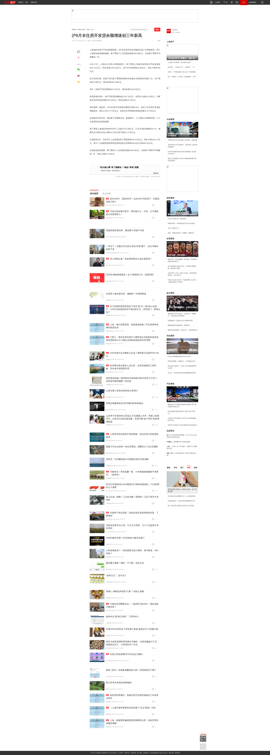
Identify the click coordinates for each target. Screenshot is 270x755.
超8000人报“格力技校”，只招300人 (122, 616)
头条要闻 (170, 119)
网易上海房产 (82, 29)
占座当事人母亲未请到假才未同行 (122, 390)
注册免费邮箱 (252, 2)
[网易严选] (225, 2)
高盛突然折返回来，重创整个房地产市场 (125, 230)
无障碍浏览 (34, 2)
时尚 (188, 467)
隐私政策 (145, 753)
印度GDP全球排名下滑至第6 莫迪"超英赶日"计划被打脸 (132, 629)
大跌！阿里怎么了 (174, 228)
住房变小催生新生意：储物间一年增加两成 (126, 294)
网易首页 (20, 2)
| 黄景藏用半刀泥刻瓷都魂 (178, 442)
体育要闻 (170, 239)
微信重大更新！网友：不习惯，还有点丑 (125, 563)
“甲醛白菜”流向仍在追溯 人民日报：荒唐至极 (182, 140)
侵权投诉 (177, 753)
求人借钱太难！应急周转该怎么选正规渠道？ (131, 259)
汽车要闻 (170, 384)
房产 (182, 467)
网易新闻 (174, 30)
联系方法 (127, 753)
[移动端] (211, 2)
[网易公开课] (218, 2)
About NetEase (113, 753)
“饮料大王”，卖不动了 (116, 575)
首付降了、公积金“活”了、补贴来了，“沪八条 (182, 67)
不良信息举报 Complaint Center (159, 753)
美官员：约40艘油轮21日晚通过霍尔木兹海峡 (127, 459)
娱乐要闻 (170, 293)
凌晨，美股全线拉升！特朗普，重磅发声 (181, 233)
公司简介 (121, 753)
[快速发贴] (78, 51)
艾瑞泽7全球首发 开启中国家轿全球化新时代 (182, 425)
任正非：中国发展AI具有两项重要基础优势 (182, 373)
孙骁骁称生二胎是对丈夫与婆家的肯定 (180, 320)
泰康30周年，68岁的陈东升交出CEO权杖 (181, 223)
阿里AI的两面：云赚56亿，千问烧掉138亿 (181, 361)
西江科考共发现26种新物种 (119, 682)
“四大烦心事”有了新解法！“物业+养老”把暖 (119, 167)
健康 (168, 467)
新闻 (88, 29)
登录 (243, 2)
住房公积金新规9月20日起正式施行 (126, 654)
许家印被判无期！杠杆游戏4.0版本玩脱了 (125, 538)
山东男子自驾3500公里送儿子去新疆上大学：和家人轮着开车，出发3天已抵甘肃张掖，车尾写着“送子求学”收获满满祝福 (132, 419)
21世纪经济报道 (96, 40)
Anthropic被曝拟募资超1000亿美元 (179, 356)
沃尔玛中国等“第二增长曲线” (177, 219)
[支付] (232, 2)
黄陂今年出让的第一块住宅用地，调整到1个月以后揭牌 (132, 446)
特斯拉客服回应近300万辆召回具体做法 (124, 403)
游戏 (195, 467)
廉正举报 (171, 753)
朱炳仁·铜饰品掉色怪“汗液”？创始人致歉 (125, 591)
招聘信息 (133, 753)
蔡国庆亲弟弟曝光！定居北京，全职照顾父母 (182, 330)
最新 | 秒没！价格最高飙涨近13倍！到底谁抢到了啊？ (131, 670)
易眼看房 (155, 173)
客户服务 (139, 753)
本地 (175, 467)
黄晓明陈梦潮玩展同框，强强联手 (179, 325)
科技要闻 (170, 336)
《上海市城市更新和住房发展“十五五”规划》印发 (133, 708)
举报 (158, 40)
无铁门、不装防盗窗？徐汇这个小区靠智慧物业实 (182, 72)
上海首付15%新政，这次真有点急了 (110, 170)
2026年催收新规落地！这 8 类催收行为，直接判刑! (130, 274)
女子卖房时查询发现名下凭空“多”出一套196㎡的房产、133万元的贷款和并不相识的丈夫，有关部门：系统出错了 (133, 309)
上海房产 (170, 42)
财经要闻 (170, 198)
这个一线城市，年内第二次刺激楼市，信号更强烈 (182, 76)
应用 (26, 2)
